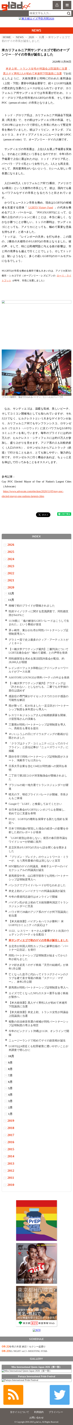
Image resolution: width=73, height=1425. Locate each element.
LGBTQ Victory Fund (41, 207)
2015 (10, 1149)
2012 (10, 1170)
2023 (10, 566)
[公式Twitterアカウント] (60, 1395)
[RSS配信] (13, 1395)
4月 (10, 1094)
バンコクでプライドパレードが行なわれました (37, 885)
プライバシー (56, 1412)
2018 (10, 1128)
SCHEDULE (36, 1339)
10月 (11, 1056)
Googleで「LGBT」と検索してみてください (35, 803)
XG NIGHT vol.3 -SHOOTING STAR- (28, 1351)
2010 (10, 1185)
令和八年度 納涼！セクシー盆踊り (27, 1346)
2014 (10, 1156)
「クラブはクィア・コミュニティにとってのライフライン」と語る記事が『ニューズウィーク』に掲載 (38, 747)
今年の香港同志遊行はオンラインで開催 (33, 896)
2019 (10, 1120)
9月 (10, 1062)
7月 (10, 1075)
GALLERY (36, 1359)
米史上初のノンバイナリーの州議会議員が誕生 (37, 891)
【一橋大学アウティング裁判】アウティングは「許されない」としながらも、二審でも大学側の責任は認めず (38, 687)
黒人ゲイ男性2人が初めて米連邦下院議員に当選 (32, 73)
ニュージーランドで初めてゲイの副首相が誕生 (37, 1040)
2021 (10, 580)
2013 (10, 1163)
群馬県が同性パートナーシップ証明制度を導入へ (38, 987)
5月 (10, 1088)
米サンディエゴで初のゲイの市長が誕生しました (38, 940)
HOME (7, 37)
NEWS (20, 37)
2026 (10, 544)
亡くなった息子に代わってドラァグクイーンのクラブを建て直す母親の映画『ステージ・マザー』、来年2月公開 (38, 978)
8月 (10, 1069)
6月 (10, 1081)
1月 (10, 1113)
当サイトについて (19, 1412)
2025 (10, 552)
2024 (10, 559)
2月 (10, 1107)
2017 (10, 1135)
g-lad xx (16, 6)
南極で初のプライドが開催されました (32, 605)
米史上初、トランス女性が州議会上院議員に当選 (36, 68)
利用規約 (39, 1412)
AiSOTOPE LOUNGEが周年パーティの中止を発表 (39, 677)
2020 (31, 37)
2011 (10, 1177)
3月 (10, 1101)
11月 (41, 37)
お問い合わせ (36, 1417)
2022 (10, 573)
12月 (11, 593)
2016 (10, 1142)
